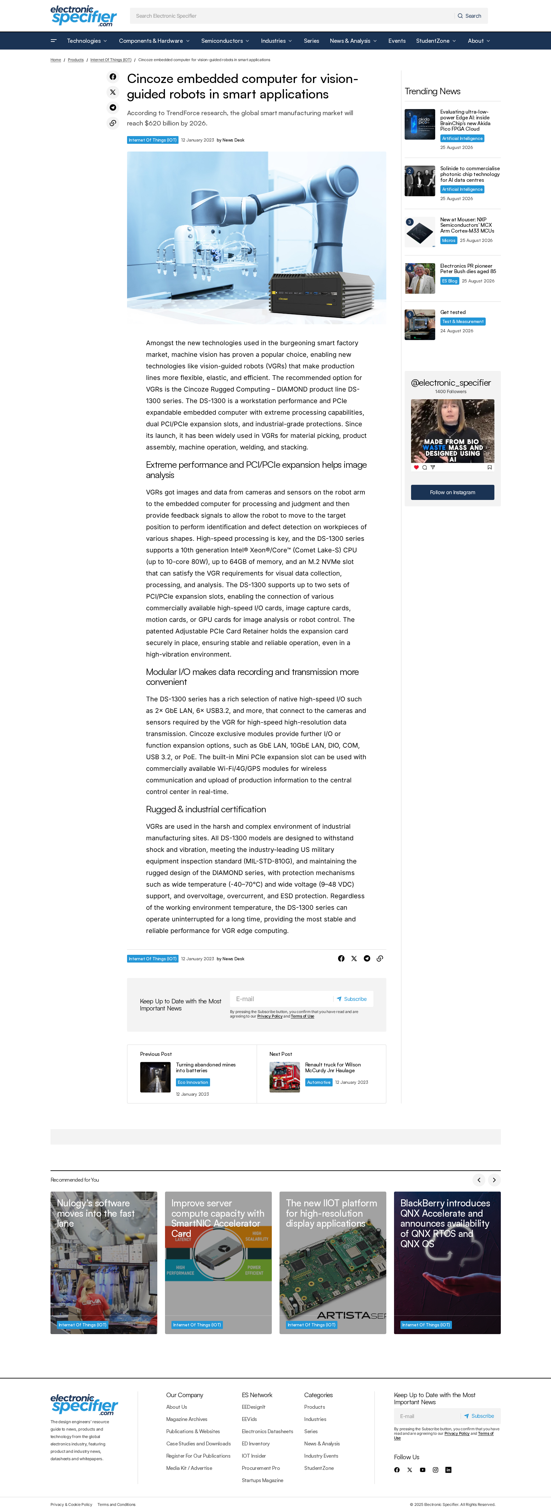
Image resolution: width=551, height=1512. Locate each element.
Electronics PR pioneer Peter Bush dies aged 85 (468, 268)
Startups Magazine (262, 1480)
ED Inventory (256, 1443)
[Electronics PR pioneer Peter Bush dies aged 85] (420, 278)
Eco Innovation (193, 1082)
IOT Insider (254, 1455)
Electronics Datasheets (267, 1431)
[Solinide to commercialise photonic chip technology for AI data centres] (420, 181)
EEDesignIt (254, 1407)
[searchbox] (292, 15)
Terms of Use (302, 1016)
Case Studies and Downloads (198, 1443)
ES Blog (449, 280)
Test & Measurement (463, 321)
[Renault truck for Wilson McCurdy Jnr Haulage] (321, 1074)
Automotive (319, 1082)
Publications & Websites (193, 1431)
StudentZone (319, 1468)
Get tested (453, 312)
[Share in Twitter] (113, 92)
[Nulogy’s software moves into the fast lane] (104, 1263)
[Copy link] (113, 123)
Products (76, 59)
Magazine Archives (186, 1419)
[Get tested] (420, 324)
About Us (176, 1407)
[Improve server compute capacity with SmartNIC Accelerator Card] (218, 1263)
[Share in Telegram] (113, 107)
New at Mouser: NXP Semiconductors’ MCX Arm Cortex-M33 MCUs (467, 225)
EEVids (249, 1419)
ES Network (257, 1395)
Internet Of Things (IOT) (110, 59)
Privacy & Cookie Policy (71, 1504)
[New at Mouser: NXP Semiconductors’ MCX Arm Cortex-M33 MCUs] (420, 232)
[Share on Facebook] (113, 77)
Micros (448, 240)
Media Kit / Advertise (189, 1468)
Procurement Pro (261, 1468)
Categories (318, 1395)
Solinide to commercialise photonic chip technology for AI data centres (470, 174)
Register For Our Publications (198, 1455)
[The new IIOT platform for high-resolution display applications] (333, 1263)
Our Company (184, 1395)
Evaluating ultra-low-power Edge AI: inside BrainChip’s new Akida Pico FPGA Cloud (465, 120)
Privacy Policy (270, 1016)
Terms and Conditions (116, 1504)
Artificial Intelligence (462, 138)
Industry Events (321, 1455)
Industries (315, 1419)
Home (56, 59)
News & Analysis (322, 1443)
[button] (53, 41)
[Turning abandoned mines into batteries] (192, 1074)
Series (310, 1431)
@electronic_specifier (451, 382)
